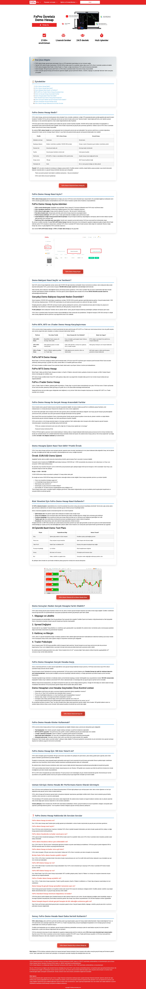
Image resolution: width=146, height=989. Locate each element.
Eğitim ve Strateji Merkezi (68, 2)
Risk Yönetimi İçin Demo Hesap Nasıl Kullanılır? (48, 98)
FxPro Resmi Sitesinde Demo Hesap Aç (73, 185)
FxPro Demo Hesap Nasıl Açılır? (44, 88)
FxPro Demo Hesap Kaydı (73, 271)
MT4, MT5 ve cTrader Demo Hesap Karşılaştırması (49, 92)
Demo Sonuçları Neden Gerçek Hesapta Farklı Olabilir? (50, 99)
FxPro (37, 2)
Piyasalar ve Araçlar (50, 2)
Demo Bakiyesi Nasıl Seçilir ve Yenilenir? (46, 90)
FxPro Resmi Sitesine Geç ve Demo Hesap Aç (73, 945)
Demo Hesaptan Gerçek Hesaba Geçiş (46, 101)
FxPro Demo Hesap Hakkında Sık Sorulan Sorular (49, 103)
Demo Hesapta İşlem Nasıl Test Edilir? (46, 96)
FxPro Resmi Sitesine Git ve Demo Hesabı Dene (73, 597)
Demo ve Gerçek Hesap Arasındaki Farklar (47, 94)
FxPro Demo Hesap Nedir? (42, 86)
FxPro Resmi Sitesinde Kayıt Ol (73, 714)
